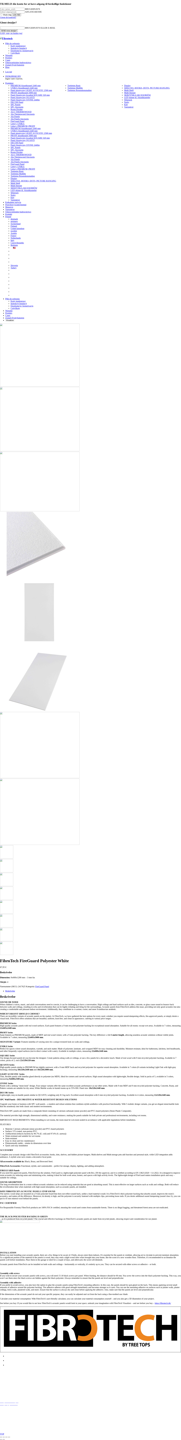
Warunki (8, 55)
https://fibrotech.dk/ (163, 1303)
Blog (7, 67)
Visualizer (10, 320)
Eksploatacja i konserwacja (22, 51)
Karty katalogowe (18, 46)
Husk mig (7, 15)
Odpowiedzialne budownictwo (18, 62)
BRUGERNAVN (32, 9)
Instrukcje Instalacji (19, 48)
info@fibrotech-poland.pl (15, 1384)
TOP (2, 1434)
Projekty (8, 58)
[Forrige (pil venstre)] (1, 1439)
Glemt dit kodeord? (8, 17)
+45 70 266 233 (13, 1388)
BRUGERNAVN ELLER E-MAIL (40, 28)
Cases (7, 60)
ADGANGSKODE (33, 12)
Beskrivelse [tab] (10, 991)
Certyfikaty (15, 53)
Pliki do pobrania (12, 43)
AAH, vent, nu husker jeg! (11, 33)
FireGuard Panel (42, 986)
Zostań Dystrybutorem (14, 65)
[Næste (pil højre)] (4, 1439)
